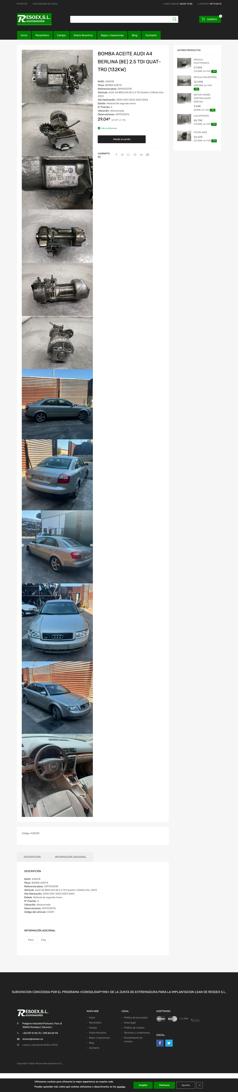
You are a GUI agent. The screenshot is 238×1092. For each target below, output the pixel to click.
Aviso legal (130, 1022)
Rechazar (164, 1085)
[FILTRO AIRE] (184, 136)
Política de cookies (134, 1027)
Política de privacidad (136, 1017)
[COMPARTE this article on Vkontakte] (141, 155)
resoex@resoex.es (32, 1038)
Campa (61, 35)
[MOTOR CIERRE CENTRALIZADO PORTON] (184, 98)
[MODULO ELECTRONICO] (184, 63)
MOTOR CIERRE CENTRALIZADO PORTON (202, 98)
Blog (134, 35)
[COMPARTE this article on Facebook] (115, 155)
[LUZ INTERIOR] (184, 119)
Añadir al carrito (121, 139)
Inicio (24, 35)
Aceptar (143, 1085)
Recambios (42, 35)
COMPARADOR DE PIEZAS (45, 4)
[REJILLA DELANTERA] (184, 81)
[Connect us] (160, 1043)
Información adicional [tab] (70, 856)
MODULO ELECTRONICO (201, 61)
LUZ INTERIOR (201, 115)
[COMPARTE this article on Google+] (128, 155)
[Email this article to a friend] (147, 155)
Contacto (151, 35)
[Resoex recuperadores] (32, 19)
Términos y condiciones (137, 1032)
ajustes (121, 1086)
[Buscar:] (124, 19)
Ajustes (186, 1085)
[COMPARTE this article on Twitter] (122, 155)
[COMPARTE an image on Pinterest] (134, 155)
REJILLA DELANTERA (205, 77)
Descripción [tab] (32, 856)
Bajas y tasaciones (112, 35)
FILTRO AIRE (200, 132)
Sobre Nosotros (83, 35)
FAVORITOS (22, 4)
